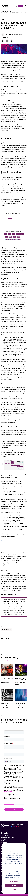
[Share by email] (7, 41)
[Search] (16, 6)
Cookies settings (14, 881)
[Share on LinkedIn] (3, 41)
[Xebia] (4, 6)
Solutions (4, 835)
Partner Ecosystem (8, 838)
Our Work (4, 840)
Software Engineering (7, 629)
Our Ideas (4, 842)
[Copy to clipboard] (11, 41)
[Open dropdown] (25, 6)
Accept (14, 885)
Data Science (20, 125)
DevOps (20, 147)
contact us (22, 590)
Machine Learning (16, 99)
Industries (4, 833)
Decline (14, 889)
